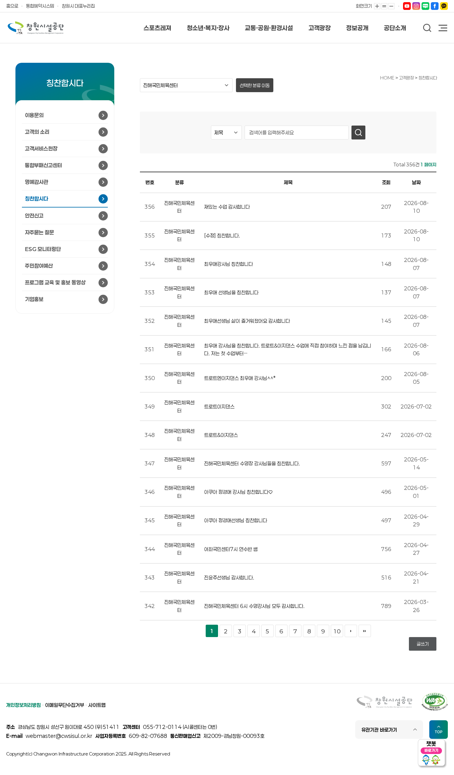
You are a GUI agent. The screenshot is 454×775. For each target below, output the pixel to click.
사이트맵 (97, 705)
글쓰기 (423, 644)
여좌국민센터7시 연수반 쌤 (231, 549)
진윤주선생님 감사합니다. (229, 577)
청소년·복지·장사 (208, 28)
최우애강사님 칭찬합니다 (228, 264)
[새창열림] (407, 5)
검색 (427, 28)
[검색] (358, 132)
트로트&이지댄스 (221, 435)
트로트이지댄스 (219, 406)
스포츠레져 (157, 28)
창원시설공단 (36, 27)
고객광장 (320, 28)
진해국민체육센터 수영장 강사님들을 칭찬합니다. (252, 463)
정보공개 (357, 28)
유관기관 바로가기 (379, 730)
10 (337, 631)
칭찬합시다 (427, 77)
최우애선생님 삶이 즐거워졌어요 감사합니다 (247, 321)
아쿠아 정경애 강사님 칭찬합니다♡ (238, 492)
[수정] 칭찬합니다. (222, 235)
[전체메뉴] (443, 28)
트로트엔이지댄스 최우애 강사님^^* (239, 378)
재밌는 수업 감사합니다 (227, 207)
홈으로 (12, 6)
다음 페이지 (351, 631)
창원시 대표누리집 (78, 6)
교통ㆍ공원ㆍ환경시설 (269, 28)
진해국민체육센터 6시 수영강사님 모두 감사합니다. (254, 606)
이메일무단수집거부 (64, 705)
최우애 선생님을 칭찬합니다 (231, 292)
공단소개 (395, 28)
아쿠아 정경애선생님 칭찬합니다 (235, 520)
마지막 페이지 (365, 631)
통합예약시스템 (40, 6)
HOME (387, 77)
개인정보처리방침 (23, 705)
